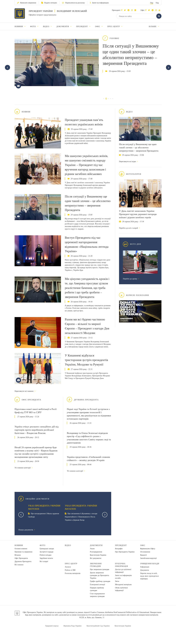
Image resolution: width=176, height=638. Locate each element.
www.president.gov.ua (96, 615)
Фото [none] (33, 26)
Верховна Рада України (73, 625)
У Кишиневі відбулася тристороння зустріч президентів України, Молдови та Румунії (86, 359)
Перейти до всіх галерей (129, 228)
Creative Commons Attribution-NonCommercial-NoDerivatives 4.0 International (119, 612)
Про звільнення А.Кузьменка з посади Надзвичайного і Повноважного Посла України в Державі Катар (81, 516)
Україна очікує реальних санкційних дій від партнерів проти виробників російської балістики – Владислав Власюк (36, 429)
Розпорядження (96, 551)
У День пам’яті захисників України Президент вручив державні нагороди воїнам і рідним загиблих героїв (138, 214)
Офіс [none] (98, 26)
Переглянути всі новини (24, 391)
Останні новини (21, 548)
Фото (42, 545)
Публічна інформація (121, 564)
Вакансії (143, 555)
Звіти (117, 581)
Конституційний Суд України (98, 625)
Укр (151, 2)
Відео (68, 545)
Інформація (144, 567)
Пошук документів (26, 529)
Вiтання (18, 555)
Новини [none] (19, 26)
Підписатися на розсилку (75, 2)
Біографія (118, 548)
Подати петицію (50, 2)
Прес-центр (71, 563)
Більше (153, 26)
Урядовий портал (51, 625)
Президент (121, 545)
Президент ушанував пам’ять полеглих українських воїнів (84, 122)
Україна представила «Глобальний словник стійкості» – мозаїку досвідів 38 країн (88, 458)
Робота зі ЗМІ (70, 570)
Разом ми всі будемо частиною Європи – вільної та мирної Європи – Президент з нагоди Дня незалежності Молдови (87, 326)
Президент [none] (82, 26)
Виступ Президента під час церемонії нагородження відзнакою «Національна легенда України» (86, 244)
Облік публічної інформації (121, 589)
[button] (125, 10)
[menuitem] (21, 26)
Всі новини (19, 564)
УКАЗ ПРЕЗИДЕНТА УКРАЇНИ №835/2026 (44, 507)
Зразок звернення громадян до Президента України (99, 575)
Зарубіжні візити (46, 558)
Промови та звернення (23, 551)
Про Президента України (125, 551)
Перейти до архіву (130, 278)
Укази (92, 548)
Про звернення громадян (99, 569)
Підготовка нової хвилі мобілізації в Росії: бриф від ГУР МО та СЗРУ (36, 410)
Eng (157, 2)
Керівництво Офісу (147, 548)
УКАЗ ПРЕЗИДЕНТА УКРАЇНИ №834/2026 (81, 507)
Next (104, 514)
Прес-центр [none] (113, 26)
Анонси (68, 567)
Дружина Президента (23, 561)
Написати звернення (28, 2)
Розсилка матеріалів (72, 573)
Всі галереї (44, 561)
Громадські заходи (47, 548)
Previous (21, 514)
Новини (19, 545)
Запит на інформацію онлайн (123, 576)
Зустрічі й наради (46, 551)
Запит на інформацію (100, 2)
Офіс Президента (21, 558)
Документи (96, 545)
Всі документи (95, 558)
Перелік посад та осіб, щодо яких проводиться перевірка (149, 576)
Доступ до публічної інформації (123, 570)
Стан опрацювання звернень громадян (97, 594)
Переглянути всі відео (128, 161)
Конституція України (98, 555)
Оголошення (145, 551)
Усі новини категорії (23, 467)
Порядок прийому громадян (97, 589)
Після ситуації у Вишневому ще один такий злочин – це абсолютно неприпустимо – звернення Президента (131, 54)
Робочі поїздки (45, 555)
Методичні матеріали (123, 584)
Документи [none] (63, 26)
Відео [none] (46, 26)
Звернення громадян (96, 564)
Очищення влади (149, 563)
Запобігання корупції (148, 558)
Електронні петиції (97, 584)
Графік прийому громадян (100, 581)
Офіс (142, 545)
